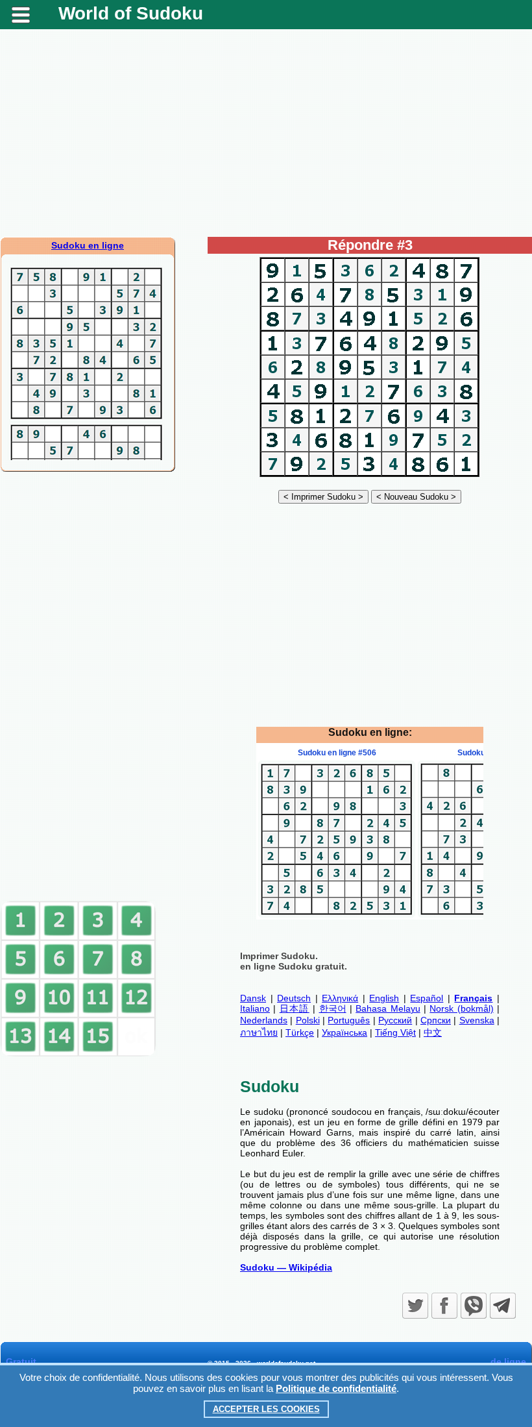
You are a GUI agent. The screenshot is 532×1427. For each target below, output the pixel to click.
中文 (433, 1032)
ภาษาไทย (259, 1032)
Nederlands (263, 1020)
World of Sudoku (130, 13)
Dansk (253, 998)
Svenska (476, 1020)
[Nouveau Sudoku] (416, 496)
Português (349, 1020)
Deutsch (294, 998)
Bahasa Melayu (388, 1008)
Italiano (255, 1008)
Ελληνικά (340, 998)
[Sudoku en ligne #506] (336, 914)
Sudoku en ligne (87, 245)
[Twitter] (415, 1306)
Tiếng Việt (395, 1032)
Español (426, 998)
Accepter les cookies (266, 1409)
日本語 (294, 1008)
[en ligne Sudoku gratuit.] (370, 476)
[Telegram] (503, 1306)
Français (473, 998)
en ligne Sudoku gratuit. (293, 966)
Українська (344, 1032)
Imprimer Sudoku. (279, 956)
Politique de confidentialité (336, 1388)
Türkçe (299, 1032)
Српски (435, 1020)
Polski (308, 1020)
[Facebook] (444, 1306)
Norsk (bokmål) (461, 1008)
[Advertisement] (266, 133)
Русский (395, 1020)
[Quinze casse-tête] (78, 1054)
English (384, 998)
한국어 (332, 1008)
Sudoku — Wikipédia (286, 1267)
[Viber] (474, 1306)
